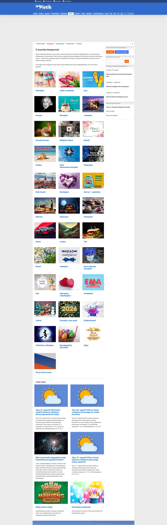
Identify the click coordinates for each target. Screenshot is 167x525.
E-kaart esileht (41, 43)
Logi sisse (110, 52)
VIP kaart (79, 43)
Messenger (64, 13)
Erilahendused (60, 43)
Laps (106, 13)
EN (115, 13)
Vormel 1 (77, 13)
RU (111, 13)
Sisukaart (130, 13)
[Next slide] (132, 43)
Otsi (127, 61)
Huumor (47, 13)
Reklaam (131, 523)
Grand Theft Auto (98, 13)
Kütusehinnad (48, 1)
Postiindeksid (67, 1)
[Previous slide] (34, 43)
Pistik (35, 13)
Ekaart (71, 13)
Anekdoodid (58, 1)
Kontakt (126, 523)
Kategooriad (50, 43)
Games (41, 13)
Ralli (83, 13)
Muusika (89, 13)
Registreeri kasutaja (121, 52)
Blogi (114, 523)
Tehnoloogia (55, 13)
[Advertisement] (83, 28)
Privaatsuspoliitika (120, 523)
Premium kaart (70, 43)
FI (118, 13)
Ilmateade (38, 1)
